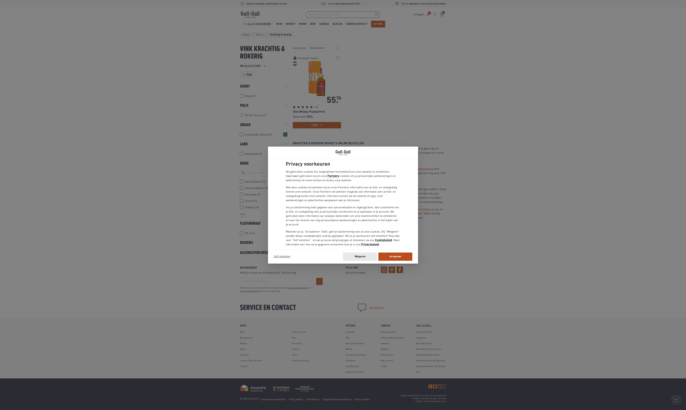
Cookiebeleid (383, 240)
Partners (333, 176)
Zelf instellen (282, 256)
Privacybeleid (370, 244)
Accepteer (395, 256)
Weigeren (360, 256)
